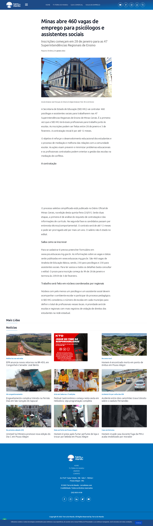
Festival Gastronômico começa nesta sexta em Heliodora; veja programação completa (76, 399)
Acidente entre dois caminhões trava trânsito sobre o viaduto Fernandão (124, 399)
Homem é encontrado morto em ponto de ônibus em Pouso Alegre (122, 363)
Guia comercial (77, 5)
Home (48, 5)
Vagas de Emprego (93, 5)
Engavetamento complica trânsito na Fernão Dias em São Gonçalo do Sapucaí (28, 399)
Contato (76, 474)
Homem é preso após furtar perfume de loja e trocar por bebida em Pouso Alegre (76, 435)
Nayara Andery (47, 51)
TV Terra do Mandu (76, 468)
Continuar (138, 522)
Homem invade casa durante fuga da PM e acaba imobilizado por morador (123, 435)
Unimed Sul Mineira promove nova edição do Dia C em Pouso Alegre (28, 435)
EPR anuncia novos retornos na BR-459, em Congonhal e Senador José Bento (27, 363)
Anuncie (76, 471)
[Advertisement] (76, 187)
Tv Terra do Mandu (60, 5)
